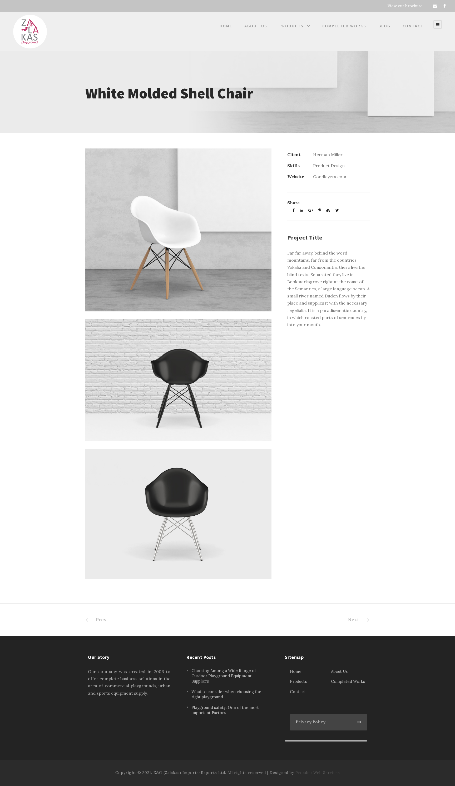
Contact (413, 25)
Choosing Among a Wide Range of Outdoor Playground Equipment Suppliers (223, 676)
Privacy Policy (310, 721)
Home (226, 25)
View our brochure (405, 5)
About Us (255, 25)
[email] (435, 5)
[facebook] (444, 5)
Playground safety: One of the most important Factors (225, 710)
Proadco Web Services (317, 772)
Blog (384, 25)
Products (291, 25)
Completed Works (344, 25)
